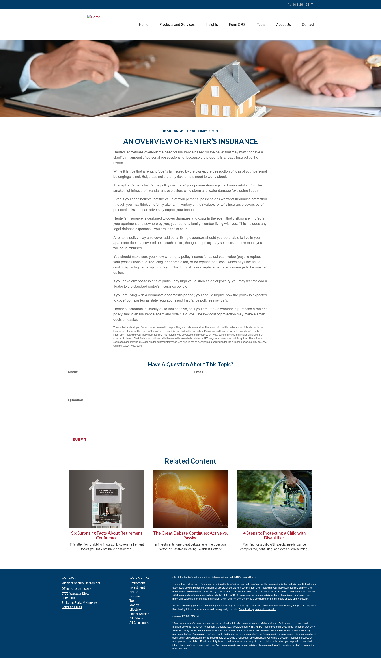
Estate (133, 591)
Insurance (136, 596)
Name (73, 371)
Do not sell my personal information (257, 609)
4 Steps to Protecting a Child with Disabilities (274, 535)
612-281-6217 (303, 4)
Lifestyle (135, 609)
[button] (177, 24)
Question (75, 400)
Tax (131, 600)
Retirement (137, 583)
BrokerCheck (249, 577)
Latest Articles (139, 613)
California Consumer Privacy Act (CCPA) (283, 605)
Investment (137, 587)
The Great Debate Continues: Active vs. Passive (190, 535)
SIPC (259, 626)
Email (198, 371)
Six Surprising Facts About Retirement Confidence (106, 535)
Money (134, 605)
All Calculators (139, 622)
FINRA (252, 626)
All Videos (136, 618)
